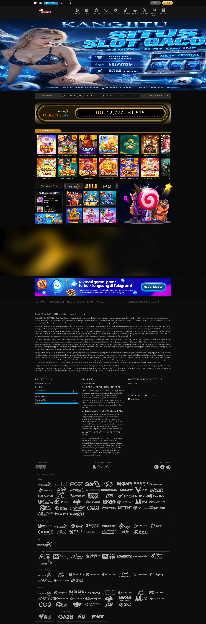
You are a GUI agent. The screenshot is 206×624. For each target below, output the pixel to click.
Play (64, 115)
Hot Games (77, 13)
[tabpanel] (103, 55)
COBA (75, 196)
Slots (87, 13)
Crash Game (125, 13)
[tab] (74, 186)
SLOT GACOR (40, 302)
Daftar (167, 3)
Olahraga (115, 13)
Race (106, 13)
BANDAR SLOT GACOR (96, 302)
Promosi (163, 13)
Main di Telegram (52, 3)
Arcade (135, 13)
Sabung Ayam (154, 14)
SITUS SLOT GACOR (56, 302)
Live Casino (96, 13)
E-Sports (144, 13)
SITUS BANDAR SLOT (75, 302)
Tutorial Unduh (196, 256)
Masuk (155, 3)
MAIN (48, 144)
